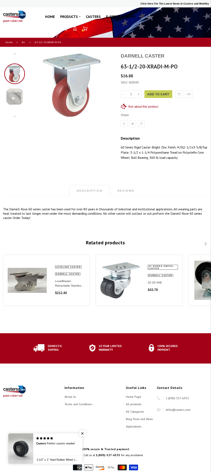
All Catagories (135, 411)
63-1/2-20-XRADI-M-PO (48, 42)
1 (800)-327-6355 (177, 398)
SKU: (125, 82)
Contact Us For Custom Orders (32, 29)
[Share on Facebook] (124, 123)
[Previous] (34, 85)
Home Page (133, 397)
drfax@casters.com (178, 410)
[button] (82, 433)
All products (133, 404)
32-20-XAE (155, 282)
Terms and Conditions (78, 404)
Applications (133, 426)
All (23, 42)
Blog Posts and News (139, 419)
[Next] (108, 85)
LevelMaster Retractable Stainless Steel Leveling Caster (69, 283)
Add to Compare (189, 94)
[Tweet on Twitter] (132, 123)
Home (9, 42)
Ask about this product (143, 106)
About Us (70, 397)
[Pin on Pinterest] (141, 123)
